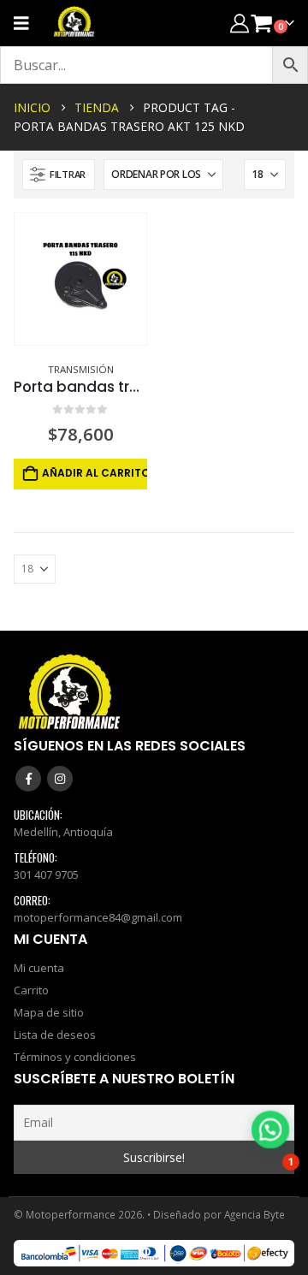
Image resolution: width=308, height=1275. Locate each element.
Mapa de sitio (49, 1012)
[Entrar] (239, 23)
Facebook (28, 779)
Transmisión (81, 369)
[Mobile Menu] (27, 23)
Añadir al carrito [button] (94, 473)
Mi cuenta (39, 968)
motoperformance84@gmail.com (98, 917)
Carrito (31, 990)
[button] (58, 174)
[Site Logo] (74, 23)
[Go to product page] (80, 279)
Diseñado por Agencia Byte (219, 1214)
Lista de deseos (55, 1034)
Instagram (60, 779)
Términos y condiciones (75, 1056)
